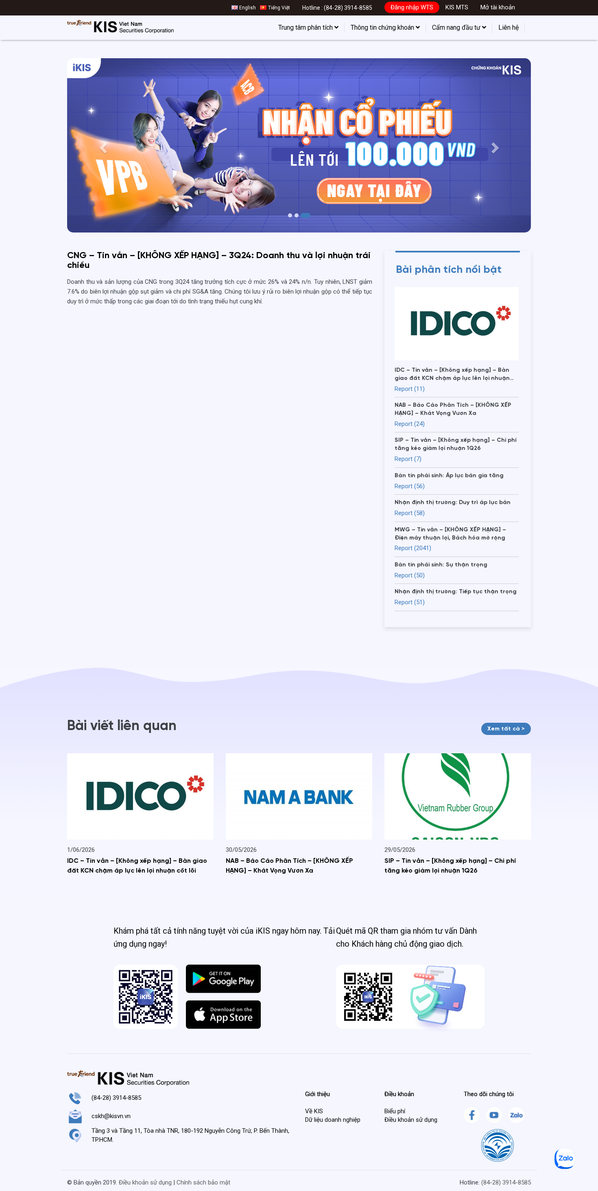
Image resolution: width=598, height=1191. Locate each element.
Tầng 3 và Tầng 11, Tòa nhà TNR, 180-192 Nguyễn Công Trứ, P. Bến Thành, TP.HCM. (190, 1135)
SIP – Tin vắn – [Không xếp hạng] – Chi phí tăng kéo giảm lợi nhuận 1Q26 (450, 866)
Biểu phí (394, 1111)
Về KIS (314, 1111)
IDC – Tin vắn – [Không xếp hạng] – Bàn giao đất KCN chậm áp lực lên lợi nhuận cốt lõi (137, 866)
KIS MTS (456, 7)
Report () (410, 389)
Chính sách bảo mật (203, 1182)
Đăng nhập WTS (412, 7)
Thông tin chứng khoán (383, 27)
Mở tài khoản (497, 7)
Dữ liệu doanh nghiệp (332, 1119)
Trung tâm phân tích (306, 27)
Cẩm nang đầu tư (457, 27)
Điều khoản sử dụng (410, 1119)
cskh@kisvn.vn (111, 1116)
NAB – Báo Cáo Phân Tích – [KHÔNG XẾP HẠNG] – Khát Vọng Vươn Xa (289, 866)
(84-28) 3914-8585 (348, 7)
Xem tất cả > (506, 729)
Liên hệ (508, 27)
